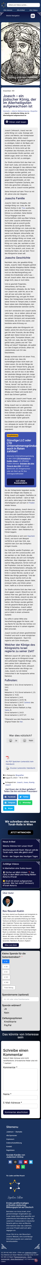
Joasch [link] (19, 782)
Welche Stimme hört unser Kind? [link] (18, 846)
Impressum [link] (10, 1139)
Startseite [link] (6, 111)
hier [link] (21, 722)
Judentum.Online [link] (30, 1252)
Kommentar (10, 1067)
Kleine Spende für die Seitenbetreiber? (14, 955)
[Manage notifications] (36, 1260)
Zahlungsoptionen (12, 1018)
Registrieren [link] (10, 1150)
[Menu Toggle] (33, 16)
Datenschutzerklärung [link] (14, 1143)
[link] (3, 5)
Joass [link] (25, 782)
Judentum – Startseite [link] (14, 1132)
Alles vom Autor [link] (11, 945)
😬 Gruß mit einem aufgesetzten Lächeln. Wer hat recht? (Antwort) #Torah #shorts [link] (18, 883)
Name (7, 1094)
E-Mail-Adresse (12, 1102)
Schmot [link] (27, 702)
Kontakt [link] (9, 1147)
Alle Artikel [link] (21, 10)
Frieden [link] (32, 503)
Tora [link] (23, 208)
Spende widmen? (11, 1005)
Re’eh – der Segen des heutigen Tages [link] (20, 856)
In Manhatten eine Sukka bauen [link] (17, 868)
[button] (10, 797)
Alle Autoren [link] (7, 10)
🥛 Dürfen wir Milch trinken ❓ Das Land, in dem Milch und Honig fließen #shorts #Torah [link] (19, 874)
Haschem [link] (31, 536)
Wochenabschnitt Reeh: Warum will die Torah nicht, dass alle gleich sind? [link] (20, 851)
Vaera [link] (7, 710)
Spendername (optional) (15, 994)
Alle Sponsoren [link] (11, 1135)
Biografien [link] (34, 111)
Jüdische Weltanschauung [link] (20, 111)
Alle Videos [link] (33, 10)
